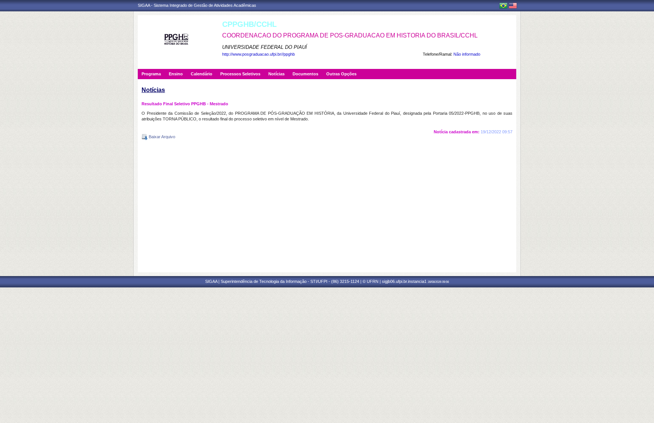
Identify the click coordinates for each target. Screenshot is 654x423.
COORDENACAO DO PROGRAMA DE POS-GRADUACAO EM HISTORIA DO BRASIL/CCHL (350, 35)
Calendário (201, 74)
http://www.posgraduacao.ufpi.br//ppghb (258, 54)
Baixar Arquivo (161, 136)
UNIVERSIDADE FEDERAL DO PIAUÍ (264, 47)
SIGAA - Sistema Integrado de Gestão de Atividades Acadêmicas (197, 5)
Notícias (276, 74)
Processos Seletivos (240, 74)
